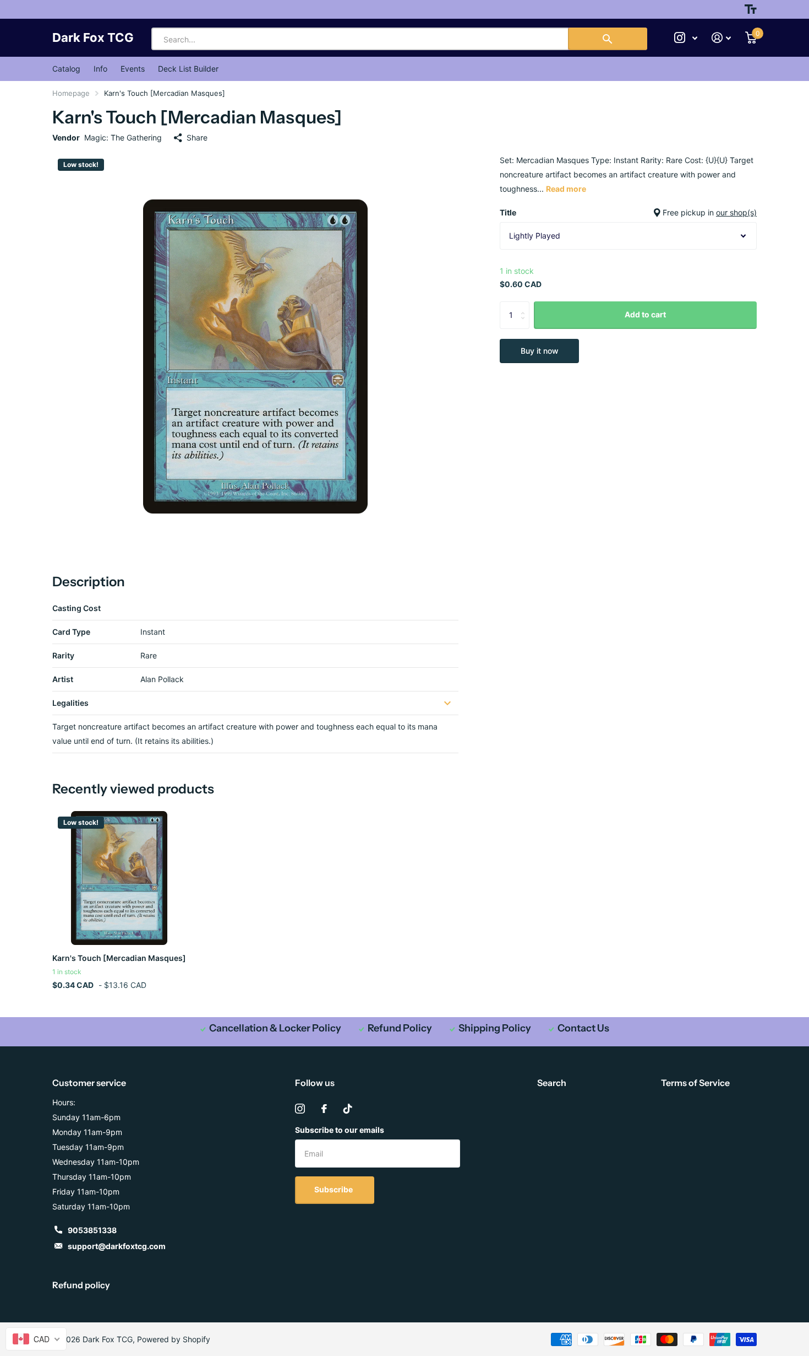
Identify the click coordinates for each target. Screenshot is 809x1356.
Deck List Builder (188, 68)
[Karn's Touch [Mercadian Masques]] (119, 878)
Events (133, 68)
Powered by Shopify (173, 1339)
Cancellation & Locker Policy (275, 1028)
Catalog (66, 68)
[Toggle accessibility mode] (751, 9)
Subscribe (334, 1189)
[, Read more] (686, 37)
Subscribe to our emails (339, 1129)
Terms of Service (695, 1082)
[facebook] (324, 1108)
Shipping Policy (494, 1028)
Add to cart (645, 314)
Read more (566, 188)
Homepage (71, 93)
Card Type (71, 631)
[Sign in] (721, 37)
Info (100, 68)
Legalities (70, 702)
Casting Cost (76, 608)
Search (551, 1082)
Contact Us (583, 1028)
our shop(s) (736, 212)
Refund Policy (400, 1028)
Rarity (63, 655)
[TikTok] (347, 1109)
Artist (62, 679)
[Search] (607, 39)
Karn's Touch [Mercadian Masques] (119, 958)
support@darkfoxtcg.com (117, 1246)
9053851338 (92, 1230)
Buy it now (540, 350)
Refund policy (81, 1284)
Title (628, 212)
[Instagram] (300, 1109)
